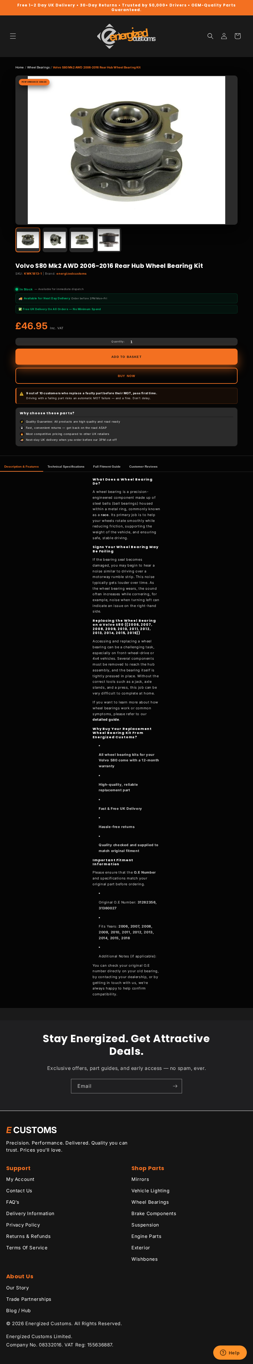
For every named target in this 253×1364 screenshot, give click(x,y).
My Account (20, 1179)
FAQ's (12, 1202)
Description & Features (21, 466)
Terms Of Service (27, 1248)
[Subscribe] (175, 1086)
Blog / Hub (18, 1310)
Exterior (140, 1248)
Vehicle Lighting (150, 1191)
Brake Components (153, 1213)
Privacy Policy (23, 1225)
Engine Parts (146, 1236)
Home (19, 67)
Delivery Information (30, 1213)
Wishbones (144, 1259)
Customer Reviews (143, 466)
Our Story (17, 1288)
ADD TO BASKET (126, 356)
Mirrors (140, 1179)
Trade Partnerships (29, 1299)
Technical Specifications (66, 466)
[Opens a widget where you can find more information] (230, 1353)
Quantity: (117, 341)
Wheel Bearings (38, 67)
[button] (13, 36)
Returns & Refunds (28, 1236)
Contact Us (19, 1191)
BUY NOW (126, 376)
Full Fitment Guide (107, 466)
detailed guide (106, 719)
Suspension (145, 1225)
